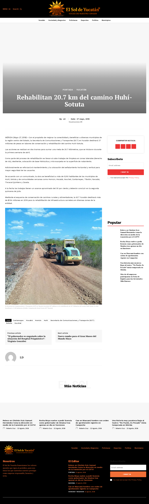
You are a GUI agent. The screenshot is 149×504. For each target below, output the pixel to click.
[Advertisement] (127, 199)
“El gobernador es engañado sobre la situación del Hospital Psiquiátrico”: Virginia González (26, 339)
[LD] (10, 357)
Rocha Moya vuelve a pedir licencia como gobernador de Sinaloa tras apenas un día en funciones (132, 244)
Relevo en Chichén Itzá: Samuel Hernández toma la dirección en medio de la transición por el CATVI (131, 233)
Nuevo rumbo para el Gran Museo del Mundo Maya (77, 337)
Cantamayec (18, 320)
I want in (125, 172)
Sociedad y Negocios (76, 491)
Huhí (46, 320)
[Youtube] (24, 483)
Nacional (71, 483)
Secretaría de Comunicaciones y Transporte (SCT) (72, 320)
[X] (123, 146)
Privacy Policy (134, 178)
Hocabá (29, 320)
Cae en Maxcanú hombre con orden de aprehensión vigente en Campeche (132, 255)
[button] (18, 9)
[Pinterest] (128, 146)
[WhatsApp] (133, 146)
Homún (38, 320)
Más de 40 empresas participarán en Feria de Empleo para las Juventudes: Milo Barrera (131, 277)
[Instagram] (11, 483)
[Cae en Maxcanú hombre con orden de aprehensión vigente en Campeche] (113, 255)
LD (64, 119)
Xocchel (18, 323)
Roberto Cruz (10, 428)
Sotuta (9, 323)
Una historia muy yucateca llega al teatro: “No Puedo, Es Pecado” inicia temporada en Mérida (132, 266)
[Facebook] (117, 146)
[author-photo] (4, 428)
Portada (68, 90)
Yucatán (81, 90)
